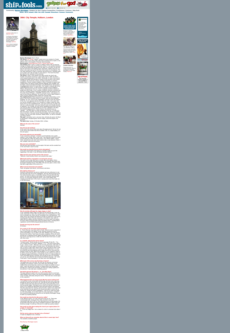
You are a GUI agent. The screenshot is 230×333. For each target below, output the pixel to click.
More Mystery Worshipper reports (29, 322)
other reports (11, 34)
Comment (8, 32)
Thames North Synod (47, 63)
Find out (8, 44)
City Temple (30, 59)
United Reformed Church (35, 63)
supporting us (70, 34)
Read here (69, 71)
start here (14, 41)
